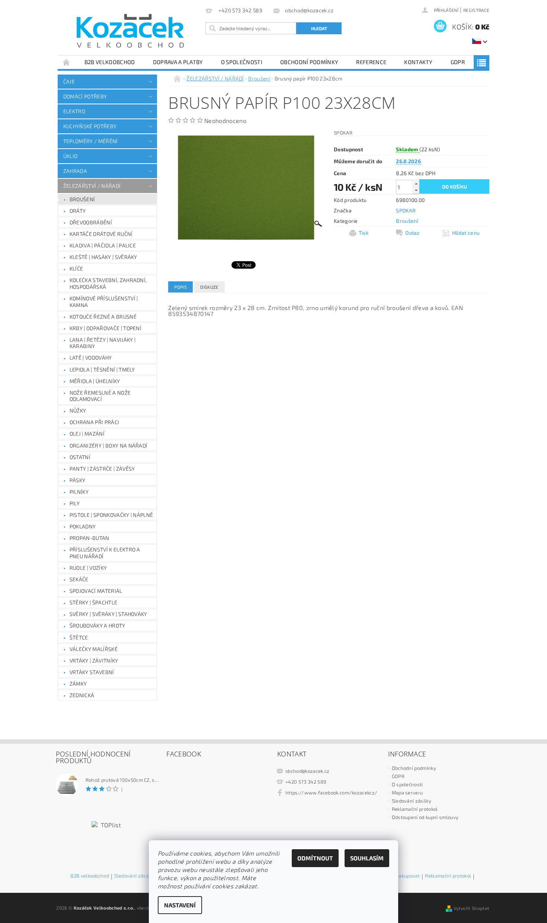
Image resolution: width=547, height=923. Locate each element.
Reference (371, 62)
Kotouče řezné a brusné (103, 316)
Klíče (76, 268)
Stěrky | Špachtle (93, 602)
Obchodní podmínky (309, 62)
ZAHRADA (75, 171)
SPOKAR (406, 210)
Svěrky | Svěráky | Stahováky (108, 614)
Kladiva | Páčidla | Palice (103, 245)
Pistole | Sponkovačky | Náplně (111, 515)
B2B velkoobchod (109, 62)
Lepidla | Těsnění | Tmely (102, 369)
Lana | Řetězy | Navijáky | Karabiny (102, 343)
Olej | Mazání (87, 433)
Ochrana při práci (94, 422)
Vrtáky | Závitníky (94, 660)
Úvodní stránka (67, 62)
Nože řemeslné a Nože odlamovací (100, 395)
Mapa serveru (407, 793)
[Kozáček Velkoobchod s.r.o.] (130, 31)
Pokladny (83, 526)
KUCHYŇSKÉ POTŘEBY (89, 126)
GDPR (458, 62)
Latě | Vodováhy (91, 357)
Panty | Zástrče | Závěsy (102, 468)
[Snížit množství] (416, 190)
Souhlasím (367, 858)
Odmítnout (315, 858)
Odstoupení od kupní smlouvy (425, 817)
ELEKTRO (74, 111)
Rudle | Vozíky (88, 568)
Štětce (79, 637)
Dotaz (412, 233)
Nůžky (78, 410)
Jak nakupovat (404, 876)
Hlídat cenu (466, 233)
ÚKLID (70, 156)
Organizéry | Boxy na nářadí (109, 445)
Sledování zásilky (411, 801)
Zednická (82, 695)
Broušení (82, 199)
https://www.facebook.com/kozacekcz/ (331, 793)
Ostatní (80, 457)
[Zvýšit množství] (416, 183)
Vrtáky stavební (92, 672)
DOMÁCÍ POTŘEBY (85, 96)
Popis (180, 287)
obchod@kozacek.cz (307, 771)
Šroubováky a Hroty (97, 625)
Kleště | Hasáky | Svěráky (103, 257)
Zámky (78, 683)
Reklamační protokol (415, 809)
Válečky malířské (94, 649)
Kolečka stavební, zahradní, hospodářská (108, 283)
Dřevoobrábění (91, 222)
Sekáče (79, 579)
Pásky (78, 480)
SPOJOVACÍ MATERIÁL (96, 591)
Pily (75, 503)
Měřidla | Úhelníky (95, 381)
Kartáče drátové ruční (101, 234)
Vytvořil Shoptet (471, 908)
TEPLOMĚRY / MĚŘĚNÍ (90, 141)
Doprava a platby (178, 62)
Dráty (78, 211)
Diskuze (209, 287)
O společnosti (241, 62)
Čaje (69, 81)
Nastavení (180, 904)
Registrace (476, 10)
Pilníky (79, 492)
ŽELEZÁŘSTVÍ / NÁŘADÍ (92, 186)
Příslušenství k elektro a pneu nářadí (105, 552)
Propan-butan (89, 538)
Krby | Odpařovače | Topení (105, 328)
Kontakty (418, 62)
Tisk (363, 233)
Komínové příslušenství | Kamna (104, 301)
